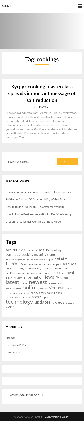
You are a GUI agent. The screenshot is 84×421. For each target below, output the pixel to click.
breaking (56, 250)
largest (64, 277)
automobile (32, 250)
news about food (13, 288)
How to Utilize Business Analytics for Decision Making (38, 214)
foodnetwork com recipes (44, 264)
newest (38, 282)
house (47, 273)
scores (26, 297)
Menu (7, 6)
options (43, 288)
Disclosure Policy (16, 345)
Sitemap (11, 337)
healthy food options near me (24, 273)
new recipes (54, 283)
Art (8, 250)
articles (18, 250)
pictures (56, 288)
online (30, 287)
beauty (44, 250)
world (10, 307)
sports (47, 297)
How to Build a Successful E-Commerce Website (35, 206)
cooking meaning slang (38, 255)
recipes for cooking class (46, 292)
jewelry (52, 277)
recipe (68, 288)
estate (60, 259)
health (9, 268)
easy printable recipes (42, 259)
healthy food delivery (28, 268)
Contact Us (13, 352)
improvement (63, 272)
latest (12, 282)
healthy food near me (56, 268)
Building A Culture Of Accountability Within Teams (37, 199)
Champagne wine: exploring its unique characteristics (38, 192)
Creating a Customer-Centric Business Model (33, 221)
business (13, 254)
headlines (69, 264)
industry (17, 277)
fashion (13, 264)
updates (42, 302)
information (33, 277)
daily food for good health (17, 259)
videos (58, 302)
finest (24, 264)
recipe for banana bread (17, 293)
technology (19, 302)
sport (36, 297)
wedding (70, 303)
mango (24, 283)
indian (9, 277)
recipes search (13, 297)
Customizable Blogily (57, 416)
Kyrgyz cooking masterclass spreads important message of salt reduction (42, 93)
